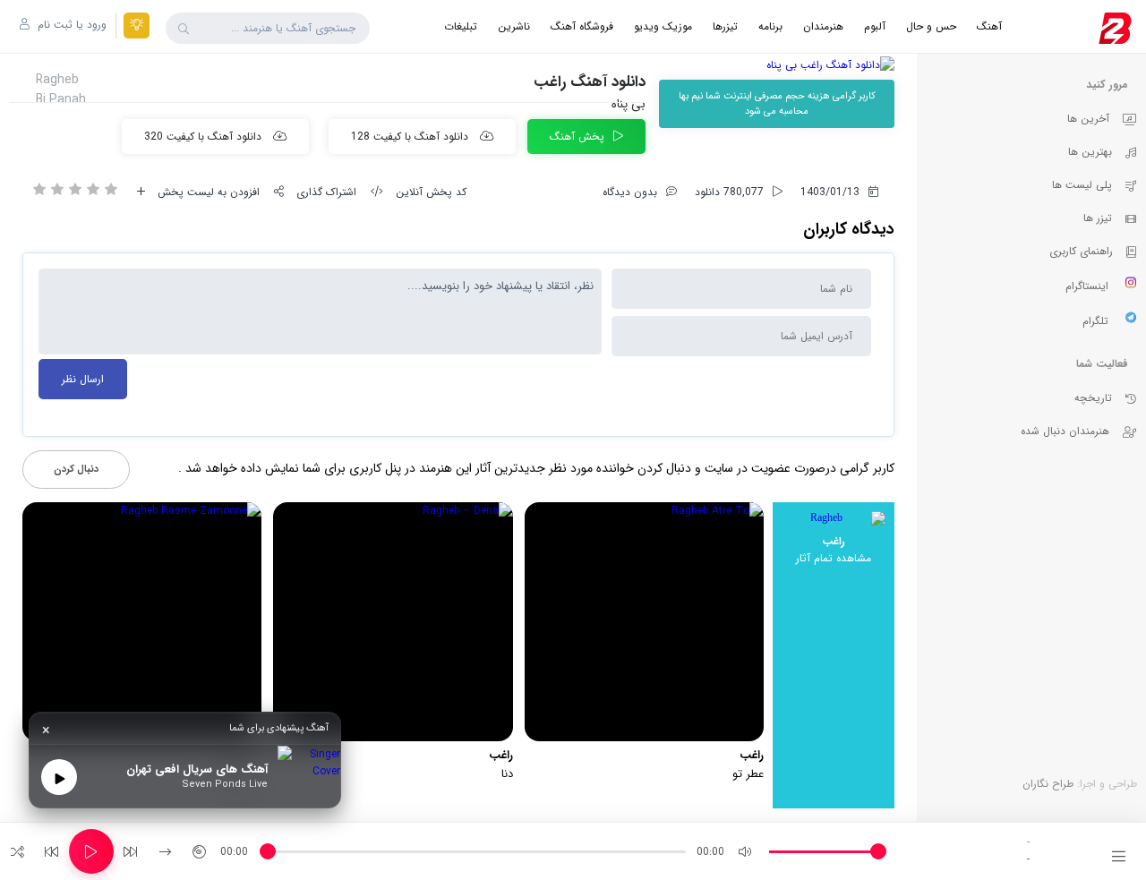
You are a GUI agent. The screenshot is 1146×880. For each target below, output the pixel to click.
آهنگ (989, 26)
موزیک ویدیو (663, 26)
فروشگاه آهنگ (582, 26)
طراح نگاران (1047, 783)
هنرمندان (823, 26)
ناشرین (514, 26)
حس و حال (931, 26)
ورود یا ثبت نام (70, 24)
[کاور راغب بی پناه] (776, 64)
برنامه (770, 26)
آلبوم (874, 26)
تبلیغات (460, 26)
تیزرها (725, 26)
